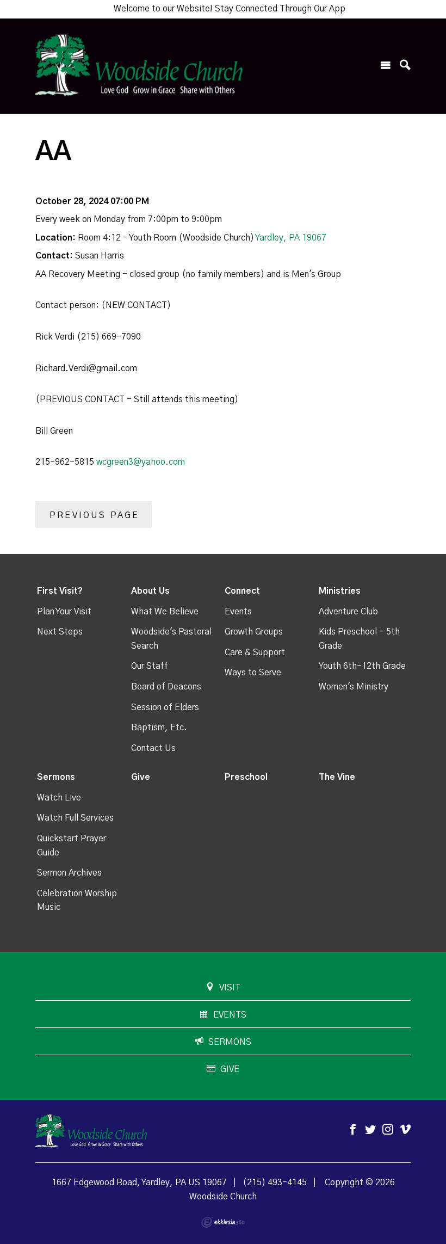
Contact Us (153, 748)
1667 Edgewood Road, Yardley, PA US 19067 (139, 1182)
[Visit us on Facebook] (353, 1130)
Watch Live (59, 797)
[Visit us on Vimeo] (405, 1130)
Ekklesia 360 (223, 1222)
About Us (150, 591)
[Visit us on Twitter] (370, 1130)
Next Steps (60, 631)
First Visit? (60, 591)
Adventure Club (348, 611)
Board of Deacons (166, 686)
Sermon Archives (69, 873)
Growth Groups (254, 631)
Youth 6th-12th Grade (362, 666)
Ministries (340, 591)
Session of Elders (165, 707)
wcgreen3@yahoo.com (140, 462)
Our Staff (149, 666)
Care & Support (255, 652)
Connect (242, 591)
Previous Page (94, 515)
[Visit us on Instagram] (387, 1130)
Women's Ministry (353, 686)
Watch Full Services (75, 818)
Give (140, 777)
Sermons (56, 777)
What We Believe (165, 611)
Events (238, 611)
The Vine (337, 777)
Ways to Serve (253, 672)
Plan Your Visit (64, 611)
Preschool (246, 777)
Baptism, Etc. (159, 727)
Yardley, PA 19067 (290, 237)
